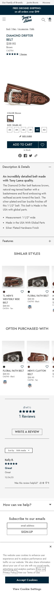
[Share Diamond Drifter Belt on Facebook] (25, 155)
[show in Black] (29, 292)
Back (8, 29)
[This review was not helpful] (46, 483)
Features (7, 241)
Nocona (46, 2)
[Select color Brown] (10, 119)
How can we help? (17, 504)
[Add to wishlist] (22, 292)
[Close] (50, 546)
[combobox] (19, 450)
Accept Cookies (27, 580)
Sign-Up (27, 532)
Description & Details (16, 167)
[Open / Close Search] (43, 19)
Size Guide (27, 136)
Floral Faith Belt (38, 295)
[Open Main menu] (4, 19)
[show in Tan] (4, 292)
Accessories (23, 29)
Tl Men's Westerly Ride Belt (11, 299)
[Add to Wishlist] (42, 144)
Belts (32, 29)
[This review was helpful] (41, 483)
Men (14, 29)
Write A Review (27, 432)
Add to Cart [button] (22, 145)
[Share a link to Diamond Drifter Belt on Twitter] (30, 155)
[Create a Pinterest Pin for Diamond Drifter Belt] (20, 155)
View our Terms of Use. (29, 572)
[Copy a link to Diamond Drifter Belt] (36, 155)
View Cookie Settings (27, 589)
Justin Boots (32, 2)
